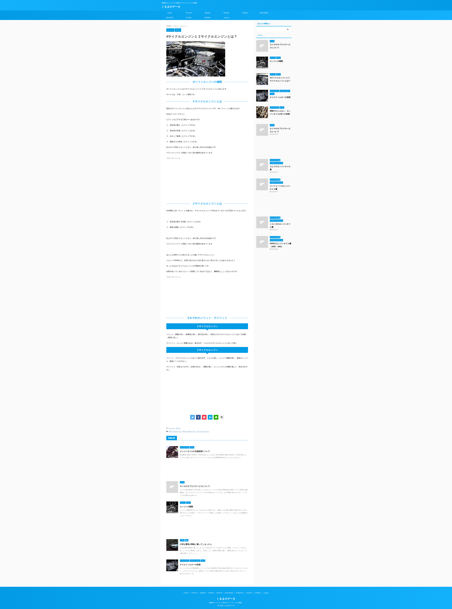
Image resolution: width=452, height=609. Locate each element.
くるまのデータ (171, 6)
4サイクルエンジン (189, 431)
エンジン (172, 428)
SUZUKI (188, 17)
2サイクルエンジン (175, 431)
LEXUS (169, 13)
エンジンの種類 (186, 506)
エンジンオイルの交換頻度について (195, 451)
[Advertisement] (186, 176)
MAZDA (245, 13)
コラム (178, 428)
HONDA (226, 13)
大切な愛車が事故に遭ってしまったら (196, 544)
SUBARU (207, 17)
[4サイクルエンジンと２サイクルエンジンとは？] (210, 417)
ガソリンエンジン (203, 431)
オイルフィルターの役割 (190, 564)
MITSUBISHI (264, 13)
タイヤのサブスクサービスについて (195, 486)
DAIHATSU (170, 17)
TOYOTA (189, 13)
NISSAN (207, 13)
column (226, 17)
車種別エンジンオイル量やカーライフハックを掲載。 (226, 602)
